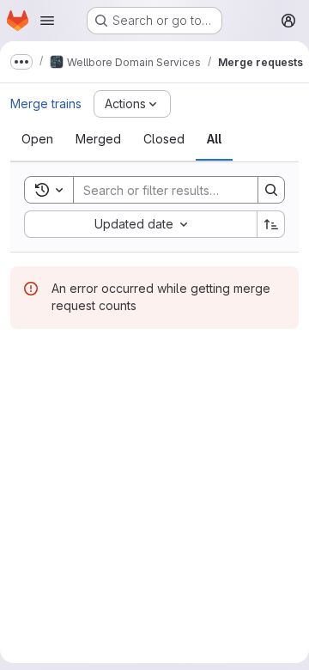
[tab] (37, 139)
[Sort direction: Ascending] (271, 224)
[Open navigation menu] (47, 20)
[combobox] (140, 224)
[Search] (271, 190)
